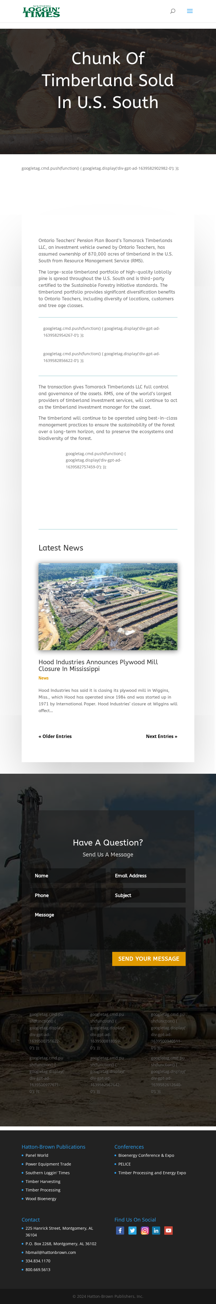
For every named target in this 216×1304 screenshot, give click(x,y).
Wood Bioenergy (41, 1198)
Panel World (37, 1155)
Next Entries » (161, 736)
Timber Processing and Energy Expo (152, 1172)
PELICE (124, 1164)
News (44, 678)
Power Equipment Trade (48, 1164)
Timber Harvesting (43, 1181)
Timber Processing (43, 1190)
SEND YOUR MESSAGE (148, 959)
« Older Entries (55, 736)
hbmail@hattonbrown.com (51, 1252)
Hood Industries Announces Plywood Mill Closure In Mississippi (98, 666)
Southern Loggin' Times (48, 1172)
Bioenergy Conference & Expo (146, 1155)
